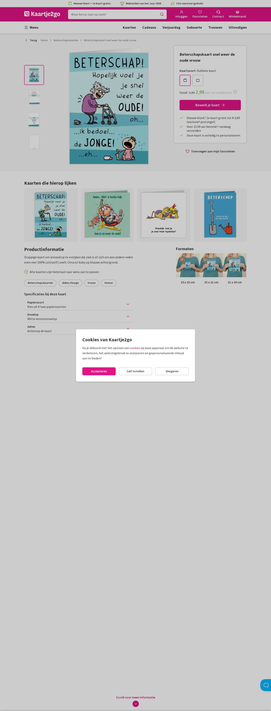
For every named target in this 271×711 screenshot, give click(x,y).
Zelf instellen (135, 371)
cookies (135, 348)
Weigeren (172, 371)
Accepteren (99, 371)
